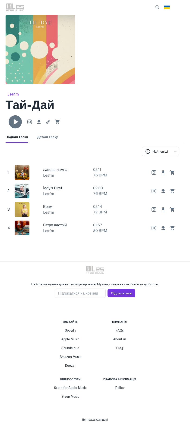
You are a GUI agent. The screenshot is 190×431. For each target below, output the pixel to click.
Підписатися (121, 293)
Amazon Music (70, 357)
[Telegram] (98, 309)
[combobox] (160, 151)
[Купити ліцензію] (57, 121)
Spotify (70, 330)
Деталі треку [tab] (47, 137)
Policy (119, 388)
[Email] (103, 309)
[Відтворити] (15, 122)
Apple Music (70, 339)
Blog (119, 348)
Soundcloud (70, 348)
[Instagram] (92, 309)
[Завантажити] (39, 121)
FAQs (120, 330)
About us (120, 339)
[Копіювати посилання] (48, 121)
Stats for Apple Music (70, 388)
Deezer (70, 365)
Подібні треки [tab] (17, 137)
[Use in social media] (29, 121)
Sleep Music (70, 396)
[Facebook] (87, 309)
